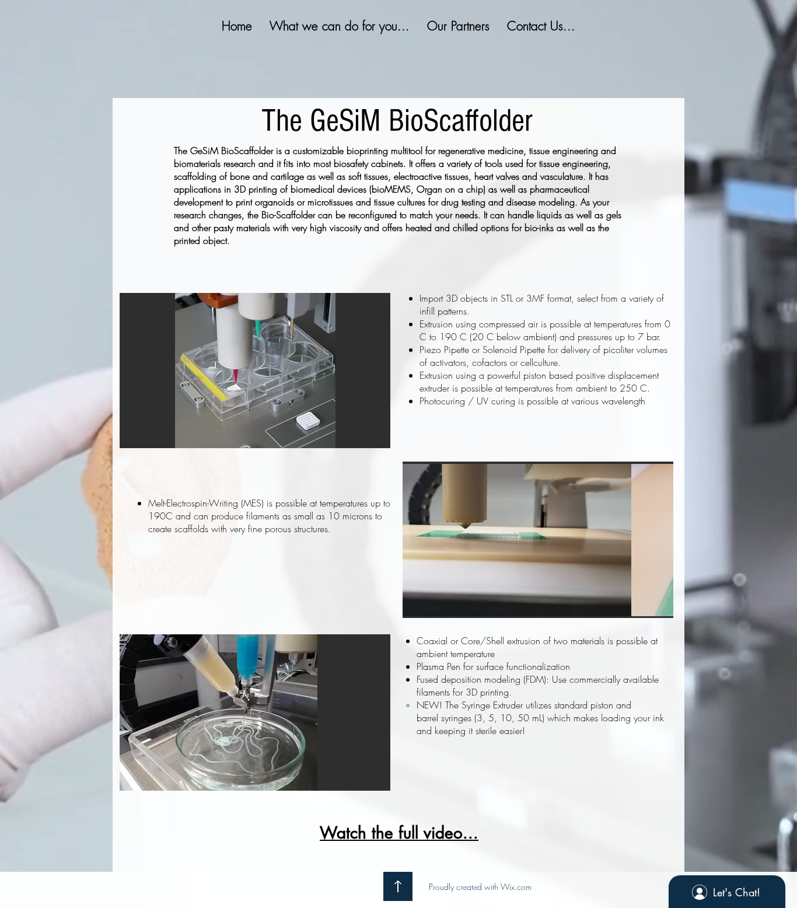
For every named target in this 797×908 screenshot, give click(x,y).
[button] (256, 370)
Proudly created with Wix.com (480, 886)
